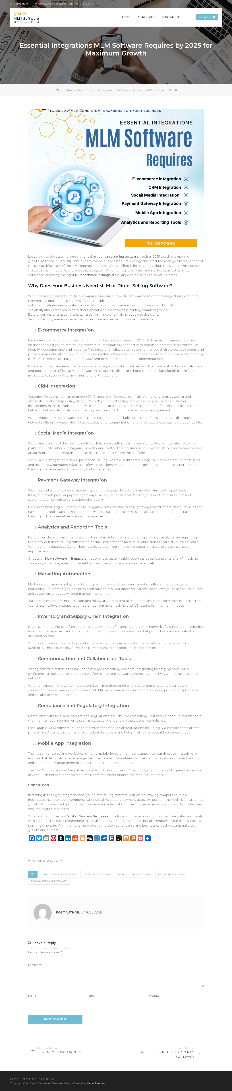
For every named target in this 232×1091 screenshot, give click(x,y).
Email (92, 995)
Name (33, 995)
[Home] (58, 90)
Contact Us (171, 17)
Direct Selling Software (59, 874)
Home (126, 17)
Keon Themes (96, 1083)
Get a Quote (207, 17)
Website (154, 995)
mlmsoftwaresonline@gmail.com (54, 3)
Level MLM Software (97, 874)
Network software (171, 874)
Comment (34, 965)
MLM (121, 874)
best (83, 816)
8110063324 (86, 3)
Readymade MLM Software (49, 881)
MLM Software (26, 18)
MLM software (141, 874)
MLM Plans (146, 17)
